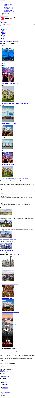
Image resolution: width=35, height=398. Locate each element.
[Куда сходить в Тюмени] (9, 20)
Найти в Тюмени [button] (3, 0)
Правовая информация (5, 381)
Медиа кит (3, 393)
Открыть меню (2, 13)
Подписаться (12, 350)
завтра (7, 25)
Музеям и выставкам (5, 387)
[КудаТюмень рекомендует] (7, 335)
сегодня (5, 25)
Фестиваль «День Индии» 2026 (6, 201)
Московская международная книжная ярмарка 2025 (8, 198)
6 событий (14, 335)
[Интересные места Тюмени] (7, 324)
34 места (14, 324)
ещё (28, 193)
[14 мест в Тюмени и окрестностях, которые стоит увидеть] (6, 215)
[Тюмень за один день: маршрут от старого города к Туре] (6, 226)
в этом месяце (14, 25)
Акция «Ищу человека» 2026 (5, 205)
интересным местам (4, 22)
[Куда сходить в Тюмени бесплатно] (6, 248)
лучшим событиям (3, 23)
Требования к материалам (6, 386)
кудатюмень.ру (2, 371)
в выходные (10, 25)
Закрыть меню (7, 13)
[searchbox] (17, 15)
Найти (1, 15)
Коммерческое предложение (6, 392)
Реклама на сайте (4, 391)
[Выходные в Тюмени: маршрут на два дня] (6, 237)
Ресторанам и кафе (5, 388)
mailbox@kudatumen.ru (5, 376)
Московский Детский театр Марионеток (7, 194)
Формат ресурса (4, 382)
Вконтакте (3, 366)
